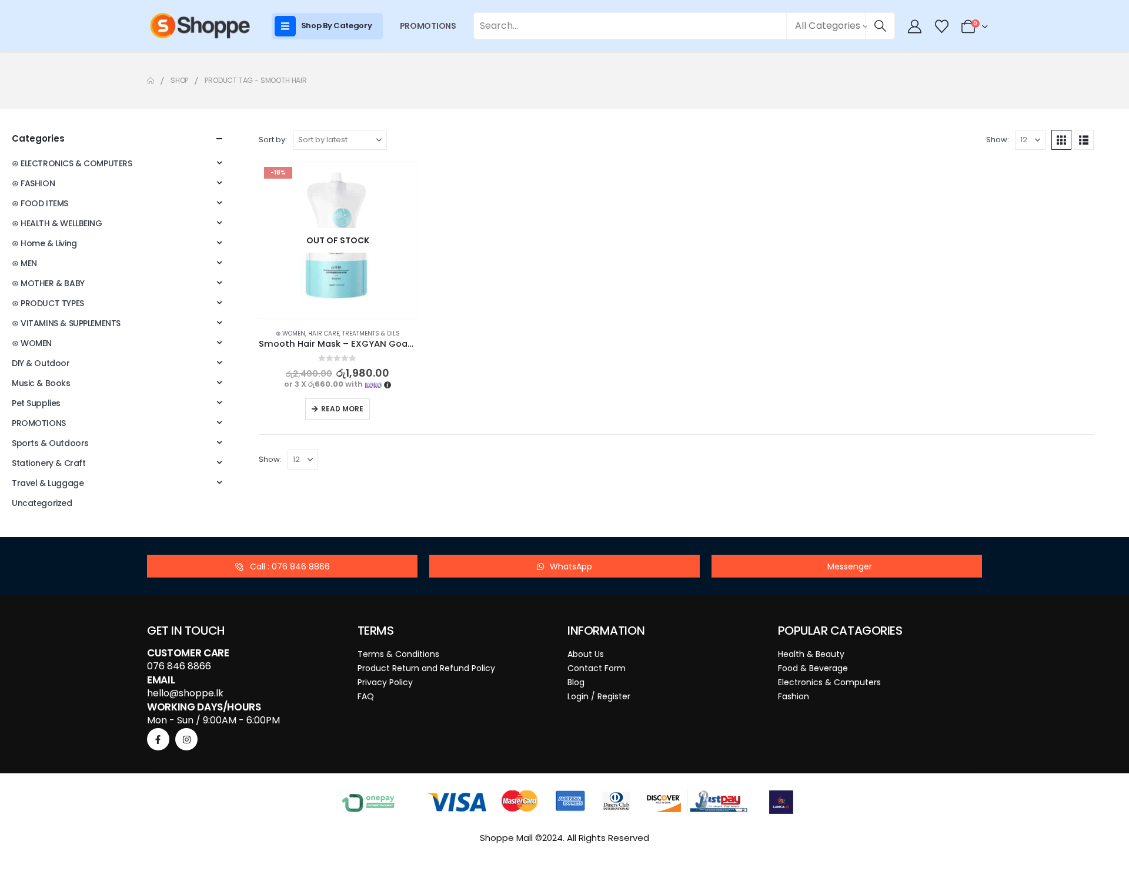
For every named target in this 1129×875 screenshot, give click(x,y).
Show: (997, 139)
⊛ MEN (24, 263)
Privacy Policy (385, 682)
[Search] (880, 26)
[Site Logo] (200, 26)
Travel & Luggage (47, 483)
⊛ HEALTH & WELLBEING (57, 223)
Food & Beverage (813, 668)
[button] (1061, 140)
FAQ (366, 696)
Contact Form (596, 668)
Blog (575, 682)
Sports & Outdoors (50, 443)
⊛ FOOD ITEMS (40, 203)
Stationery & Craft (48, 463)
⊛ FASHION (33, 183)
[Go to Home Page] (150, 80)
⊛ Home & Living (44, 243)
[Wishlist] (941, 26)
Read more (342, 409)
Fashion (793, 696)
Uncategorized (42, 503)
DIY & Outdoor (41, 363)
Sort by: (273, 139)
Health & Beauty (811, 654)
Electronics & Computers (829, 682)
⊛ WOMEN (290, 333)
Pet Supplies (36, 403)
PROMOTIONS (428, 26)
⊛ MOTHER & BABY (48, 283)
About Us (585, 654)
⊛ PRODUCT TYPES (48, 303)
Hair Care (323, 333)
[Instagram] (186, 739)
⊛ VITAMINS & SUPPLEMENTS (66, 323)
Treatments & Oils (371, 333)
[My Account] (915, 26)
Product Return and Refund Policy (426, 668)
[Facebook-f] (158, 739)
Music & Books (41, 383)
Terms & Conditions (398, 654)
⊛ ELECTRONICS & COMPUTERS (72, 163)
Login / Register (598, 696)
